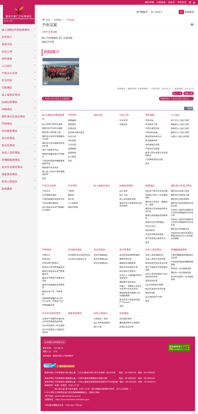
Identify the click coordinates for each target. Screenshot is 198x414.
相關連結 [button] (7, 109)
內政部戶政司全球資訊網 (156, 191)
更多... (45, 178)
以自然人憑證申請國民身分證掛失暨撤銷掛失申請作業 (182, 212)
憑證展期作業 (151, 280)
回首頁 (171, 2)
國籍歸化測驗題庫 (127, 263)
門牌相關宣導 (48, 305)
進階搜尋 (189, 12)
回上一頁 (177, 93)
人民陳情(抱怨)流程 (154, 159)
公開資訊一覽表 (101, 318)
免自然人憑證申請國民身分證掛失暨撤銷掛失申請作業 (182, 222)
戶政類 (71, 191)
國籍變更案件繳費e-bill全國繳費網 (129, 294)
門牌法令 (46, 255)
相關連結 (150, 185)
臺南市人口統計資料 (180, 132)
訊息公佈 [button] (7, 51)
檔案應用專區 (9, 174)
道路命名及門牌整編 (154, 222)
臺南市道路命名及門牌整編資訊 (53, 272)
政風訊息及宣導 (126, 327)
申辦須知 (149, 120)
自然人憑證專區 (153, 249)
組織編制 (72, 120)
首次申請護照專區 (51, 313)
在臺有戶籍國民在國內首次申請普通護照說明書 (53, 320)
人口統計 (175, 115)
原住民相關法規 (101, 259)
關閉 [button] (190, 108)
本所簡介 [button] (7, 37)
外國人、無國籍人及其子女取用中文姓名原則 (130, 287)
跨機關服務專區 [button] (11, 159)
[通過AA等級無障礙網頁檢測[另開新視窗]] (179, 348)
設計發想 (123, 191)
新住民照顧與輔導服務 (129, 255)
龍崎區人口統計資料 (180, 128)
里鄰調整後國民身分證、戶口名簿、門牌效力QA (53, 299)
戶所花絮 (70, 20)
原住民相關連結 (101, 255)
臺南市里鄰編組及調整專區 (156, 216)
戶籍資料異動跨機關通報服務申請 (53, 162)
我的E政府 (150, 230)
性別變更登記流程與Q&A (79, 255)
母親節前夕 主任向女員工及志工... (175, 98)
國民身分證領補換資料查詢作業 (53, 144)
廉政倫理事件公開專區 (129, 323)
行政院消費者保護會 (154, 234)
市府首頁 (182, 2)
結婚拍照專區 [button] (9, 102)
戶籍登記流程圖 (152, 148)
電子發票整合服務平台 (155, 238)
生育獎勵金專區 (49, 195)
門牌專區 (46, 249)
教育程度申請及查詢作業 (156, 263)
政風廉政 (124, 313)
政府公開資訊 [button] (9, 181)
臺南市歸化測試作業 (128, 267)
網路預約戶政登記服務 (52, 128)
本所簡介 (58, 20)
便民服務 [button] (7, 58)
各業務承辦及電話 (76, 132)
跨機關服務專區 (179, 249)
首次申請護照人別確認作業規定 (53, 330)
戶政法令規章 (49, 185)
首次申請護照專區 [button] (12, 167)
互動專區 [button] (7, 87)
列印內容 (192, 24)
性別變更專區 (75, 249)
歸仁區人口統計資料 (180, 120)
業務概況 (72, 124)
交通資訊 (72, 128)
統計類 (71, 199)
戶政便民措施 (151, 132)
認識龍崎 (72, 152)
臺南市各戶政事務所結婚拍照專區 (130, 204)
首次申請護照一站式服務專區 (182, 277)
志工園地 (72, 156)
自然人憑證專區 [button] (11, 152)
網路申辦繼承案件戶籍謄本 (53, 155)
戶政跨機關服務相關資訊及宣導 (182, 256)
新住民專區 (125, 249)
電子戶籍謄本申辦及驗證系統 (156, 268)
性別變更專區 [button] (9, 130)
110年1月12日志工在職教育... (58, 98)
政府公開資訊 (101, 313)
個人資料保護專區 (102, 323)
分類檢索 (161, 2)
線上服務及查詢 (11, 94)
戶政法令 (46, 191)
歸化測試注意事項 (127, 271)
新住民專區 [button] (8, 145)
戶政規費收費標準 (50, 203)
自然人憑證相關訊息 (154, 255)
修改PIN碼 (150, 293)
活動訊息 (123, 124)
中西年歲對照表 (152, 128)
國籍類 (71, 195)
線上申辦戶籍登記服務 (52, 124)
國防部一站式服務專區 (181, 272)
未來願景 (72, 140)
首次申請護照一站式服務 (53, 325)
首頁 (48, 20)
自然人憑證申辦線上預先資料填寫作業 (156, 275)
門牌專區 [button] (7, 123)
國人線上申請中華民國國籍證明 (53, 172)
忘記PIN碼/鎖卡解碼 (154, 285)
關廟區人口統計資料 (180, 124)
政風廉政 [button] (7, 188)
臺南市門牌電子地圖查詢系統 (53, 279)
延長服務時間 (151, 140)
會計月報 (98, 327)
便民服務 (150, 115)
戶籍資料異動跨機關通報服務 (182, 263)
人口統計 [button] (7, 65)
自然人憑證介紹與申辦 (155, 259)
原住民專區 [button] (8, 138)
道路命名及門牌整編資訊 (53, 267)
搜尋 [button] (181, 12)
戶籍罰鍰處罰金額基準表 (53, 199)
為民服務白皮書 (152, 144)
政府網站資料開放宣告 (54, 342)
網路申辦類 (73, 207)
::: (3, 1)
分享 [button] (190, 2)
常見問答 (72, 185)
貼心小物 (123, 195)
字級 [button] (194, 2)
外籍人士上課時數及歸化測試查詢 (130, 276)
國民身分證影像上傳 (51, 132)
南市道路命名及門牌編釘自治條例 (53, 208)
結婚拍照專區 (126, 185)
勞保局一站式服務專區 (181, 268)
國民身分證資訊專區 (181, 185)
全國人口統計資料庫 (180, 136)
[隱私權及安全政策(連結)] (66, 367)
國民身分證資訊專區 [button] (13, 116)
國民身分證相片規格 (180, 191)
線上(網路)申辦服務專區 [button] (16, 29)
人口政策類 (73, 203)
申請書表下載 (151, 124)
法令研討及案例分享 (77, 259)
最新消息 (7, 44)
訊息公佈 (124, 115)
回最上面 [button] (189, 93)
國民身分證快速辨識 (180, 199)
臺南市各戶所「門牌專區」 (52, 292)
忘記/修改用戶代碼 (153, 297)
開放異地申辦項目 (153, 136)
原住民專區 (99, 249)
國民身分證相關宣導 (180, 229)
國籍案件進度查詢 (50, 167)
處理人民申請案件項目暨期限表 (156, 153)
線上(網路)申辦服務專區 (53, 117)
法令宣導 (123, 120)
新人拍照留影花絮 (127, 199)
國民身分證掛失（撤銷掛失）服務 (156, 203)
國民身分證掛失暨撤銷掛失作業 (53, 137)
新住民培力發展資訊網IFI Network (129, 300)
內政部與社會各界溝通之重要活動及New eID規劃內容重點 (182, 236)
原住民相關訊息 (101, 263)
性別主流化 (150, 226)
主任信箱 (72, 144)
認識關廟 (72, 148)
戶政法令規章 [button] (9, 73)
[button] (60, 71)
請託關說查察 (125, 318)
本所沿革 (72, 136)
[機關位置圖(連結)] (49, 367)
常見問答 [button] (7, 80)
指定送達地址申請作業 (155, 289)
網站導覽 (149, 2)
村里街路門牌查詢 (50, 263)
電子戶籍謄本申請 (50, 150)
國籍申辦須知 (125, 259)
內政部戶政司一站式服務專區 (156, 196)
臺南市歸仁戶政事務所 (19, 14)
